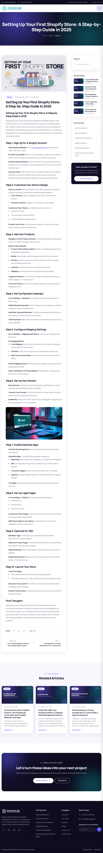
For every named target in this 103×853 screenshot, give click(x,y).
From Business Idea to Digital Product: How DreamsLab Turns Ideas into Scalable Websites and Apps (16, 714)
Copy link (32, 631)
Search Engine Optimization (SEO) (84, 154)
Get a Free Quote (86, 179)
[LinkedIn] (95, 2)
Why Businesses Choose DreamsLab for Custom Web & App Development (85, 712)
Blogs (51, 36)
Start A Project (42, 780)
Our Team (65, 819)
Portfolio (65, 822)
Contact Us (62, 780)
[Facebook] (92, 2)
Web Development (81, 128)
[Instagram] (98, 2)
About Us (65, 815)
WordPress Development (83, 138)
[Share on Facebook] (14, 631)
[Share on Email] (24, 631)
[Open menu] (99, 8)
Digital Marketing (81, 143)
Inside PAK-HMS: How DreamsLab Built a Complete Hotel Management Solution (50, 712)
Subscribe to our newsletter (88, 825)
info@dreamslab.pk (10, 2)
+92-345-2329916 (26, 2)
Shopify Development (82, 148)
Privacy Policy (66, 834)
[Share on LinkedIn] (19, 631)
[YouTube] (100, 2)
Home (45, 36)
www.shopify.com (39, 147)
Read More (8, 730)
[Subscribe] (99, 829)
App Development (81, 133)
